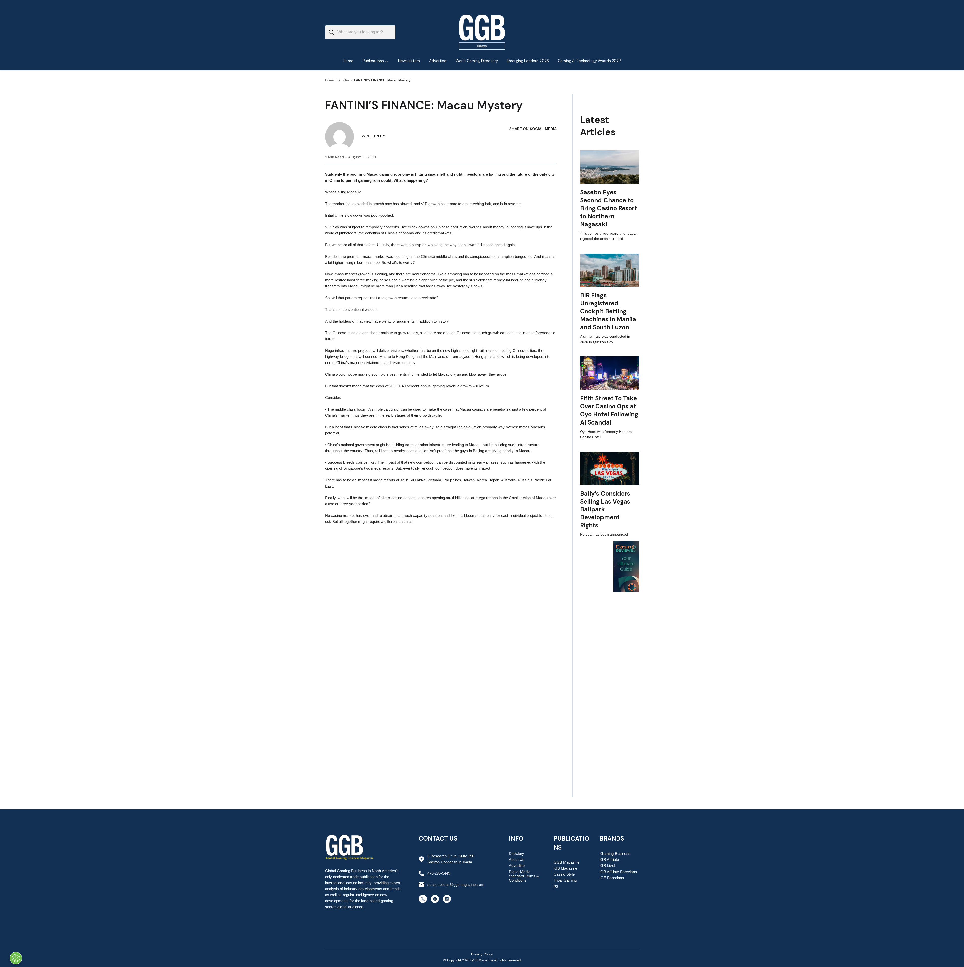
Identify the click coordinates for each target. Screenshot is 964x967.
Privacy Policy (482, 954)
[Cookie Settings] (16, 958)
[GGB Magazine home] (482, 32)
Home (329, 80)
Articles (344, 80)
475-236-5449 (438, 873)
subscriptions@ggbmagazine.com (455, 884)
